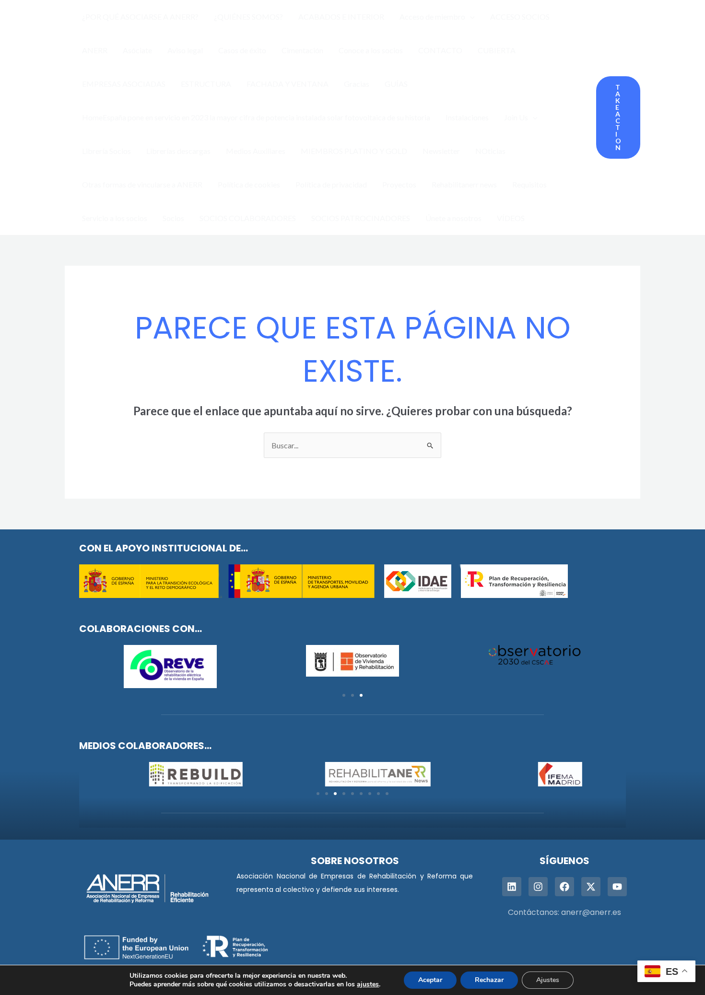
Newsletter (441, 150)
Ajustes (547, 979)
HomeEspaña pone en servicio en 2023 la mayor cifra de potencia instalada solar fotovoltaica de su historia (256, 117)
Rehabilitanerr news (464, 184)
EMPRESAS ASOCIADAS (123, 83)
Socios (173, 217)
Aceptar (430, 979)
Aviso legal (185, 50)
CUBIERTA (497, 50)
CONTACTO (440, 50)
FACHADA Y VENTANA (288, 83)
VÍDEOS (511, 217)
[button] (470, 17)
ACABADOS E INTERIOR (341, 16)
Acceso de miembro (432, 16)
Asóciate (137, 50)
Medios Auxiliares (255, 150)
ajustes (368, 984)
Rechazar (489, 979)
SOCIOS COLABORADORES (248, 217)
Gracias (356, 83)
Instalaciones (467, 117)
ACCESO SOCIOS (520, 16)
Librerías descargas (178, 150)
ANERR (94, 50)
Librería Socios (106, 150)
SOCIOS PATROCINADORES (360, 217)
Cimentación (302, 50)
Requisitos (529, 184)
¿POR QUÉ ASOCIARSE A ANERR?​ (140, 16)
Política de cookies (249, 184)
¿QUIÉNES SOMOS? (248, 16)
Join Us (516, 117)
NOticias (490, 150)
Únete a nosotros (453, 217)
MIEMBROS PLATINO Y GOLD (354, 150)
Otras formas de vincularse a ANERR (142, 184)
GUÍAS (396, 83)
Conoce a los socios (371, 50)
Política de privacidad (331, 184)
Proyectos (399, 184)
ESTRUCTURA (206, 83)
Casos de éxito (242, 50)
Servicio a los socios (114, 217)
